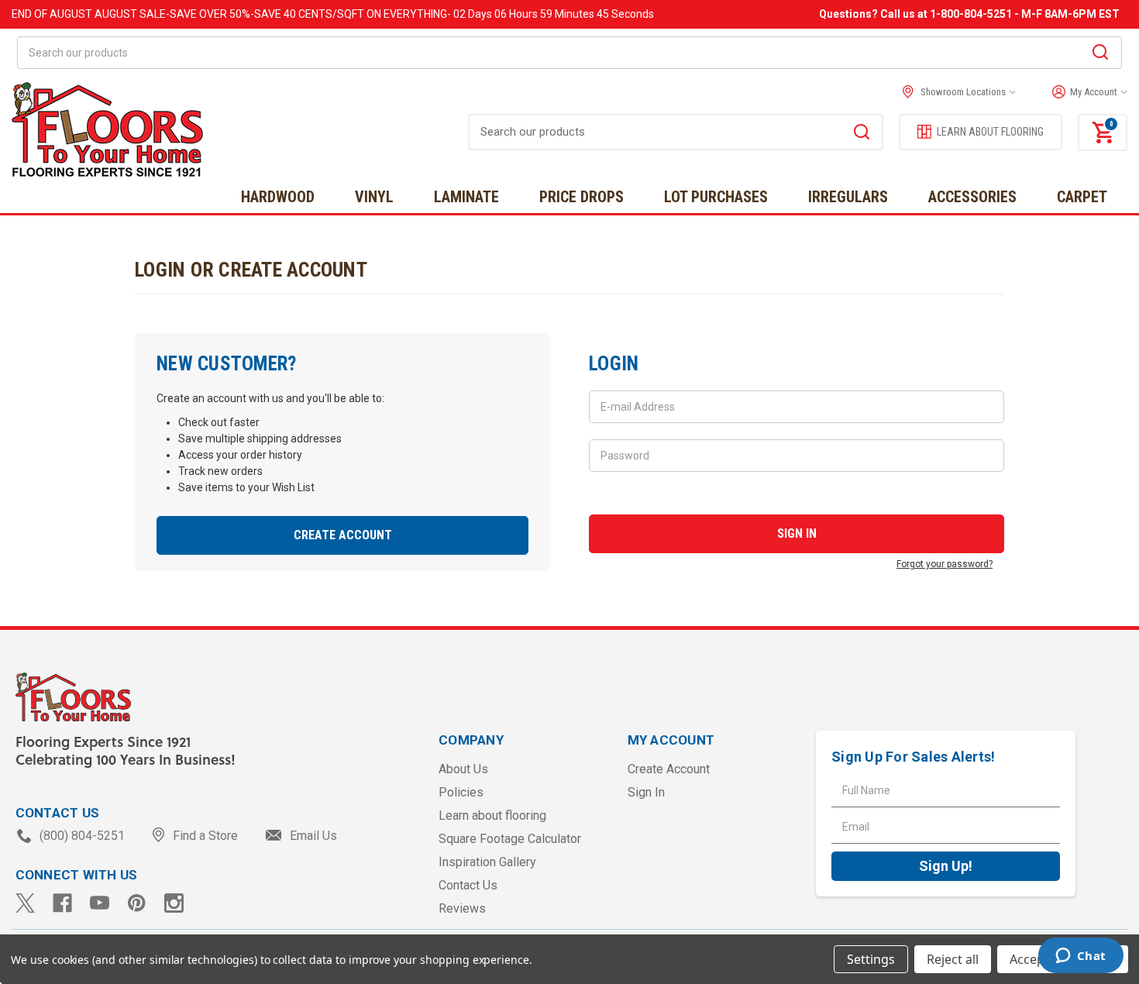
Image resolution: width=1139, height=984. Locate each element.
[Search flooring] (862, 134)
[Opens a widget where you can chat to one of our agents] (1080, 957)
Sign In (646, 792)
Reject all (953, 959)
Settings (871, 959)
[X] (25, 903)
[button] (1085, 92)
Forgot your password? (944, 564)
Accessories (972, 197)
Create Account (343, 535)
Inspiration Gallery (487, 862)
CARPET (1082, 197)
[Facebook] (62, 903)
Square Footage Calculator (510, 838)
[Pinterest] (136, 903)
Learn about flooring (492, 815)
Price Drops (581, 197)
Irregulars (848, 197)
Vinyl (374, 197)
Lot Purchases (716, 197)
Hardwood (278, 197)
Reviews (462, 908)
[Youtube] (99, 903)
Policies (461, 792)
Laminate (466, 197)
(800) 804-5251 (82, 835)
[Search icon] (1100, 54)
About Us (463, 769)
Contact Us (468, 885)
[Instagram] (174, 903)
